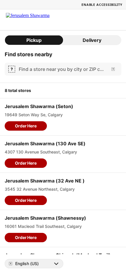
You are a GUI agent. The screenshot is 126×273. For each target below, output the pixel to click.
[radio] (34, 40)
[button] (26, 126)
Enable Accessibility (101, 4)
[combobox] (62, 69)
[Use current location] (113, 69)
